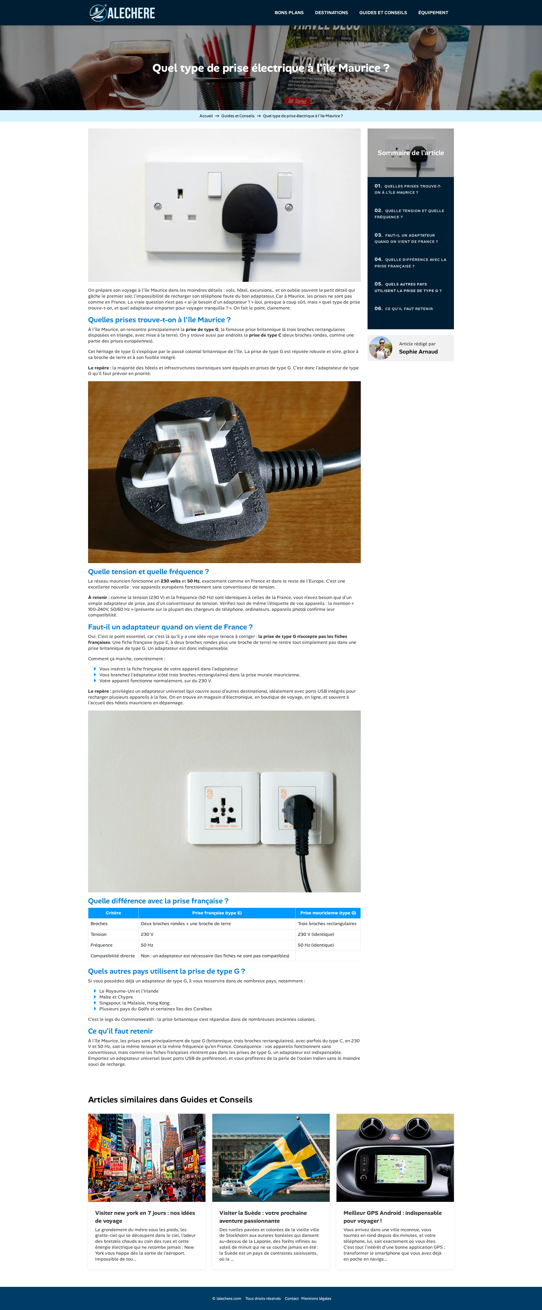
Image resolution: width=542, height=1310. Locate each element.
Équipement (433, 13)
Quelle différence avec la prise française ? (411, 262)
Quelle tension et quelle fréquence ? (409, 213)
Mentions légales (316, 1298)
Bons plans (289, 13)
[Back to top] (526, 1294)
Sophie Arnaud (418, 351)
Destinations (331, 13)
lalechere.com (229, 1298)
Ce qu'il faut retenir (404, 308)
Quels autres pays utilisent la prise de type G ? (408, 287)
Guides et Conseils (383, 13)
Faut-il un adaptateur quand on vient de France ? (406, 238)
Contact (292, 1298)
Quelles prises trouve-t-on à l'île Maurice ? (408, 189)
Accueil (206, 115)
